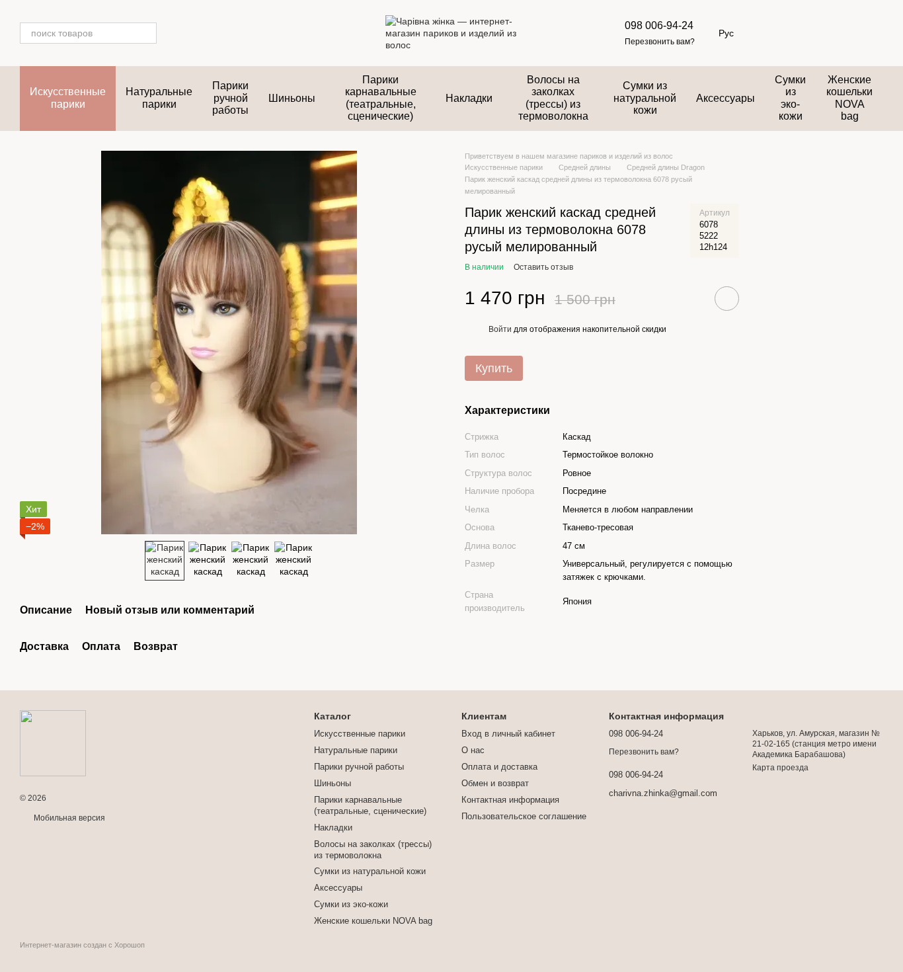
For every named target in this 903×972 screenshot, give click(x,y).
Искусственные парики (68, 97)
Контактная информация (510, 800)
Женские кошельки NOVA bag (849, 98)
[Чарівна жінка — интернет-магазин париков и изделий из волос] (53, 742)
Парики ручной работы (230, 98)
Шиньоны (291, 98)
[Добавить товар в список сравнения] (689, 298)
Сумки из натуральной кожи (644, 98)
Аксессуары (725, 98)
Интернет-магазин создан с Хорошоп (82, 945)
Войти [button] (500, 329)
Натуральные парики (159, 97)
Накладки (469, 98)
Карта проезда (780, 767)
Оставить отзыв (543, 267)
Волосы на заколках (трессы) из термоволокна (553, 98)
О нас (473, 750)
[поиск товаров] (146, 33)
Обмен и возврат (495, 783)
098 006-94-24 (659, 25)
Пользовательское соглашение (523, 816)
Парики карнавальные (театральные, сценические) (380, 98)
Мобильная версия (68, 818)
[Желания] (803, 33)
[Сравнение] (838, 33)
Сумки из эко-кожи (790, 98)
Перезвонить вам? (660, 41)
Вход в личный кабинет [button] (508, 734)
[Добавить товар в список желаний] (727, 298)
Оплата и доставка (499, 767)
